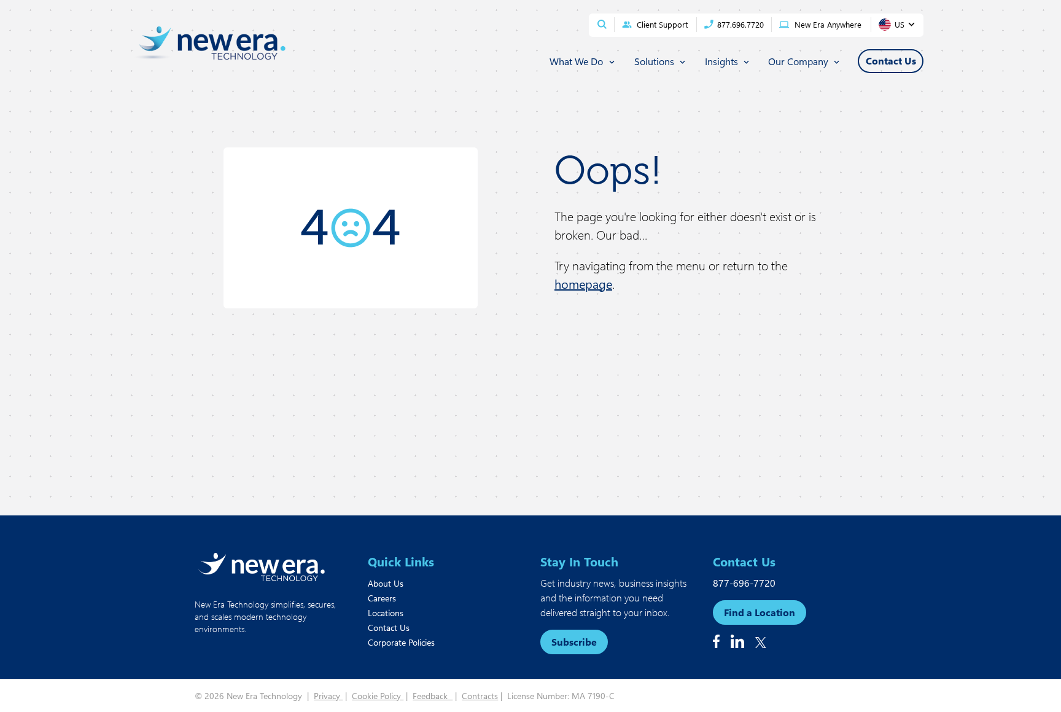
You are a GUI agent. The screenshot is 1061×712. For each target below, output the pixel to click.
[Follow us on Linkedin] (737, 641)
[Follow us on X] (760, 642)
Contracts (480, 696)
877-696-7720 (744, 582)
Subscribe (574, 641)
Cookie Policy (377, 696)
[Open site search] (602, 24)
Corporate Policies (401, 642)
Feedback (433, 696)
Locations (385, 613)
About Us (385, 583)
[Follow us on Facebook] (716, 641)
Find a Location (759, 612)
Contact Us (389, 627)
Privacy (328, 696)
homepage (583, 283)
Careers (382, 598)
